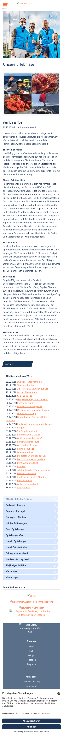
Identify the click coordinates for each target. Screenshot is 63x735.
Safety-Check (23, 487)
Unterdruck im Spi (26, 413)
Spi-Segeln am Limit (27, 431)
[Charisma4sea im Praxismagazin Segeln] (31, 613)
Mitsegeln (31, 659)
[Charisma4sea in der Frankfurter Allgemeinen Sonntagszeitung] (31, 601)
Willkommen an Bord (27, 484)
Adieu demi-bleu (25, 452)
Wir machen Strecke (27, 445)
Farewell (21, 466)
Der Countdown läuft (27, 462)
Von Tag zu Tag (24, 395)
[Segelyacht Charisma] (30, 628)
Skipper (31, 655)
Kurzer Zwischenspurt (28, 441)
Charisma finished (26, 385)
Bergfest (21, 427)
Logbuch (31, 664)
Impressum (31, 685)
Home (32, 646)
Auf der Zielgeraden (27, 392)
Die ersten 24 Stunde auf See (31, 455)
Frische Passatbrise (27, 402)
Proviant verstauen (26, 473)
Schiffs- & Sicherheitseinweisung (33, 469)
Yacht (31, 650)
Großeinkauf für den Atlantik (31, 476)
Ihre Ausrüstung (31, 681)
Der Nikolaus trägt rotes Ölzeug (33, 409)
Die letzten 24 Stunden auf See (32, 388)
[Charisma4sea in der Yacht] (32, 595)
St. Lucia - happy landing (29, 381)
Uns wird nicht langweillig (30, 406)
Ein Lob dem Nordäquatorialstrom (34, 424)
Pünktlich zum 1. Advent (29, 434)
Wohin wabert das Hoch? (29, 438)
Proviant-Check (24, 480)
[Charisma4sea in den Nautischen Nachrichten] (31, 607)
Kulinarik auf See (25, 448)
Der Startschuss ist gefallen (31, 459)
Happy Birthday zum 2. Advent (32, 399)
